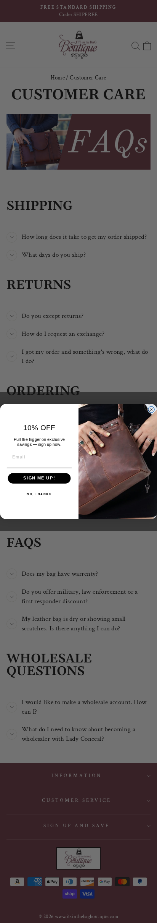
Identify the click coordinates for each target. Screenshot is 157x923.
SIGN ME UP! (39, 478)
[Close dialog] (151, 409)
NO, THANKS (39, 494)
